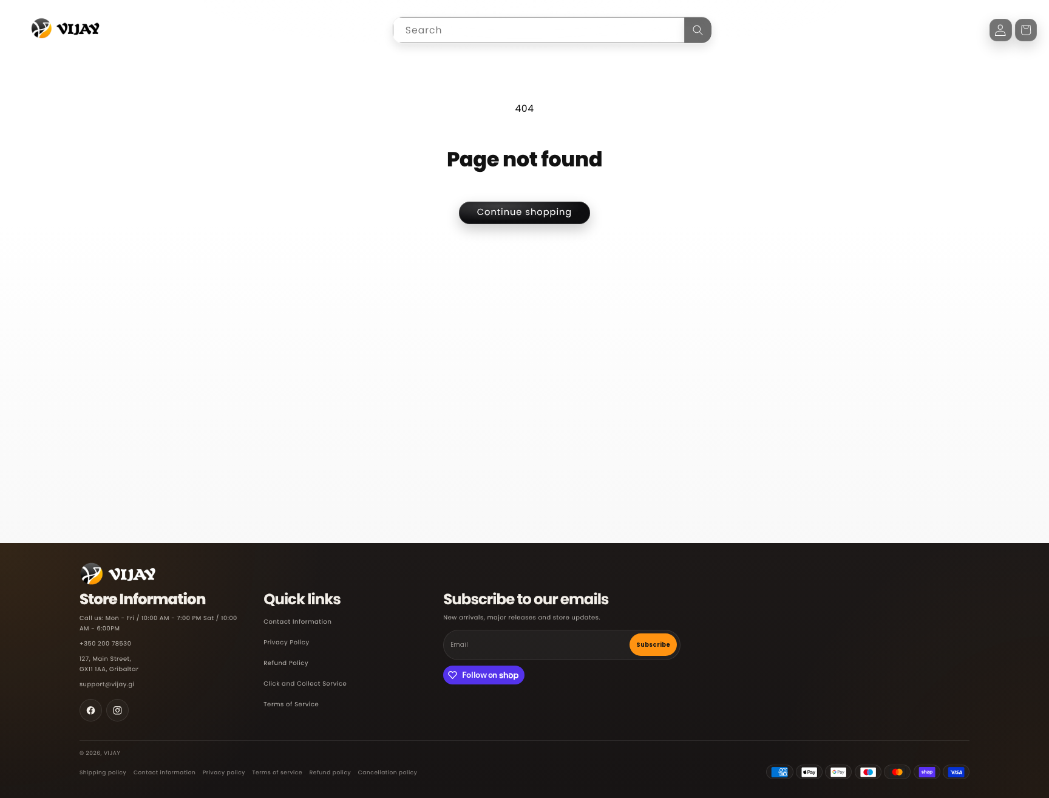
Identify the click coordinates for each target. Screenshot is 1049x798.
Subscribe (653, 645)
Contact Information (297, 622)
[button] (1026, 30)
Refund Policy (285, 663)
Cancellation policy (388, 773)
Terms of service (278, 773)
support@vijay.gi (107, 685)
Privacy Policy (286, 643)
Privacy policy (224, 773)
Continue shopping (524, 212)
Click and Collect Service (305, 684)
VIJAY (112, 753)
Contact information (164, 773)
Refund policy (330, 773)
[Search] (698, 30)
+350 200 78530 (106, 644)
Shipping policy (103, 773)
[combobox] (552, 30)
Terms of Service (291, 705)
